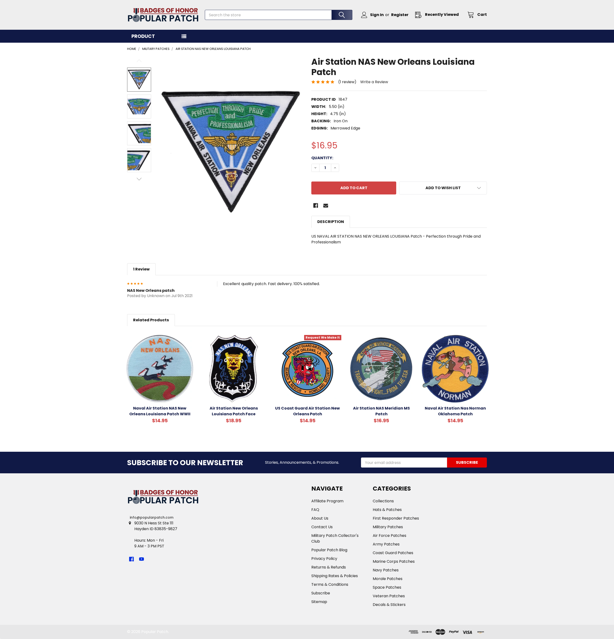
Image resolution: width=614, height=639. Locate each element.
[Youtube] (141, 559)
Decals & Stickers (389, 604)
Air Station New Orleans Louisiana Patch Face (234, 411)
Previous (139, 61)
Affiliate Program (327, 501)
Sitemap (319, 601)
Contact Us (322, 527)
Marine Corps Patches (394, 561)
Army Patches (386, 544)
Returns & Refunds (328, 567)
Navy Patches (386, 570)
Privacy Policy (324, 558)
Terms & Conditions (329, 584)
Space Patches (387, 587)
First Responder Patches (396, 518)
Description (330, 221)
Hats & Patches (387, 509)
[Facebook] (315, 205)
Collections (383, 501)
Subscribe (320, 593)
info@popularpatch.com (151, 517)
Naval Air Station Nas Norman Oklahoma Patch (455, 411)
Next (139, 179)
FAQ (315, 509)
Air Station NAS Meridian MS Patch (381, 411)
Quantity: (322, 158)
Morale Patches (387, 578)
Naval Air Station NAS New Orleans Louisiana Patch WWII (159, 411)
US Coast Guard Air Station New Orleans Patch (307, 411)
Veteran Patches (389, 596)
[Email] (325, 205)
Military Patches (388, 527)
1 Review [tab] (141, 269)
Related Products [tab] (151, 320)
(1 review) (347, 82)
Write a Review (374, 82)
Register (399, 15)
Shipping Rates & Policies (334, 576)
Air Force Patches (389, 535)
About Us (319, 518)
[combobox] (278, 15)
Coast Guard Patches (393, 553)
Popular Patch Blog (329, 550)
